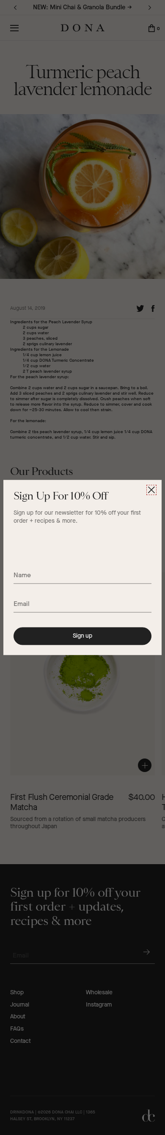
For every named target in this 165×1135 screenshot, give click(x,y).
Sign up (82, 636)
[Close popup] (151, 489)
